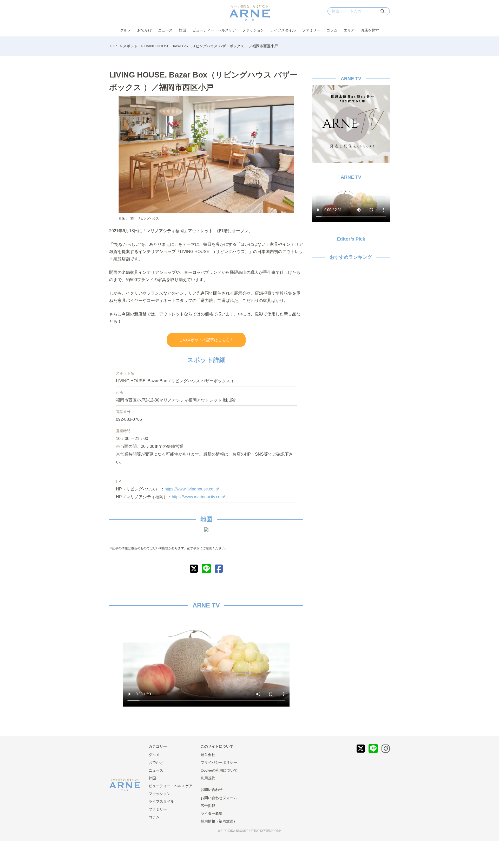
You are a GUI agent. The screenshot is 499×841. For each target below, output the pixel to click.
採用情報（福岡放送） (219, 821)
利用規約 (208, 778)
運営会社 (208, 755)
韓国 (182, 30)
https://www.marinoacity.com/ (198, 497)
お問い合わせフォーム (219, 798)
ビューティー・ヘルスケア (214, 30)
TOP (113, 46)
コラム (331, 30)
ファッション (253, 30)
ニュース (165, 30)
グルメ (125, 30)
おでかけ (144, 30)
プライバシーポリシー (219, 762)
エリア (349, 30)
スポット (130, 46)
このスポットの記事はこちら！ (206, 340)
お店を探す (370, 30)
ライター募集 (211, 813)
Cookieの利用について (219, 770)
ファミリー (311, 30)
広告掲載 (208, 806)
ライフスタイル (283, 30)
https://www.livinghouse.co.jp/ (192, 489)
